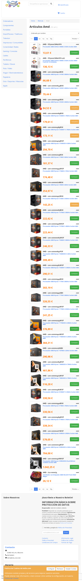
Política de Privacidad (66, 523)
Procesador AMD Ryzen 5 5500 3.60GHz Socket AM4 (60, 102)
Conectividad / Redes (10, 47)
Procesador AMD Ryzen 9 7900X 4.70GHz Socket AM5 (60, 419)
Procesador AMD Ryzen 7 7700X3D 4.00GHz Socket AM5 (60, 323)
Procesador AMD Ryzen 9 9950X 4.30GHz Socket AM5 (60, 433)
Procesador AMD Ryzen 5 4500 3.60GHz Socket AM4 (60, 88)
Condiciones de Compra (50, 542)
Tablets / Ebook (9, 64)
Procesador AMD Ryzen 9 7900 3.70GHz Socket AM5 (60, 406)
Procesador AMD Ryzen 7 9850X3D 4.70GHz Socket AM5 (60, 379)
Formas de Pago (66, 542)
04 (47, 39)
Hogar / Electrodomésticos (13, 73)
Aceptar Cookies (71, 569)
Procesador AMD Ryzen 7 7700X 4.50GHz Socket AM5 (60, 309)
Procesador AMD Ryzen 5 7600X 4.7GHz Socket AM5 (60, 171)
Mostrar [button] (74, 39)
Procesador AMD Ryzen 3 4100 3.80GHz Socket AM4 (60, 74)
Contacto (45, 538)
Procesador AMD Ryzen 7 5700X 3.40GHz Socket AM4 (60, 226)
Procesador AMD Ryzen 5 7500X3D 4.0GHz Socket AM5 (59, 144)
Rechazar (60, 569)
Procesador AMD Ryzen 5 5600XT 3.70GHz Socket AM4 (61, 130)
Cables (5, 55)
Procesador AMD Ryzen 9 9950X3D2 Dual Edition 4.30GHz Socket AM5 (59, 461)
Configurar (51, 569)
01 (36, 39)
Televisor (6, 38)
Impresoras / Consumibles (13, 43)
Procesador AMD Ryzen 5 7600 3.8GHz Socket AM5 (59, 157)
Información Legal (67, 538)
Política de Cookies (12, 578)
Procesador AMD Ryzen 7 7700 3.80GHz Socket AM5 (60, 281)
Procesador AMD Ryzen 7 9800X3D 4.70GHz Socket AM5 (60, 365)
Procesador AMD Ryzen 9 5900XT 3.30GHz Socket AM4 (61, 392)
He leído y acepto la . (58, 528)
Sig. (51, 39)
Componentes (8, 25)
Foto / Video (7, 68)
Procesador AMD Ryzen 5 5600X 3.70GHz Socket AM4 (60, 116)
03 (43, 39)
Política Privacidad (48, 540)
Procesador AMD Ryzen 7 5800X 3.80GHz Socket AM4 (60, 240)
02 (39, 39)
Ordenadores (8, 21)
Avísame (74, 94)
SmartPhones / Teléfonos (12, 34)
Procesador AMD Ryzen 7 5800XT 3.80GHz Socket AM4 (61, 268)
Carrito (62, 13)
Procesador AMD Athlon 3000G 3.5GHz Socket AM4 (60, 47)
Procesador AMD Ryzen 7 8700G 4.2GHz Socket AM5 (60, 351)
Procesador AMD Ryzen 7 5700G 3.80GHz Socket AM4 (60, 212)
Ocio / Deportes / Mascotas (13, 81)
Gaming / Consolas (10, 51)
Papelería (6, 77)
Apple (5, 86)
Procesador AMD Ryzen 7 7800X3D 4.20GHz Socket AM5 (60, 337)
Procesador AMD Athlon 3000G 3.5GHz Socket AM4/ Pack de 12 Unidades (60, 61)
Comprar (74, 53)
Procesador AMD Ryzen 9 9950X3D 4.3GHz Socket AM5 (59, 448)
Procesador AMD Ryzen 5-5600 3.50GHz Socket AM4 (60, 199)
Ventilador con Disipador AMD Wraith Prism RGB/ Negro (59, 475)
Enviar (66, 532)
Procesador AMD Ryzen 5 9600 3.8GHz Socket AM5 (59, 185)
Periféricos (7, 60)
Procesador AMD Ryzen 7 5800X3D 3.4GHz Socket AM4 (59, 254)
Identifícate (64, 5)
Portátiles (6, 30)
